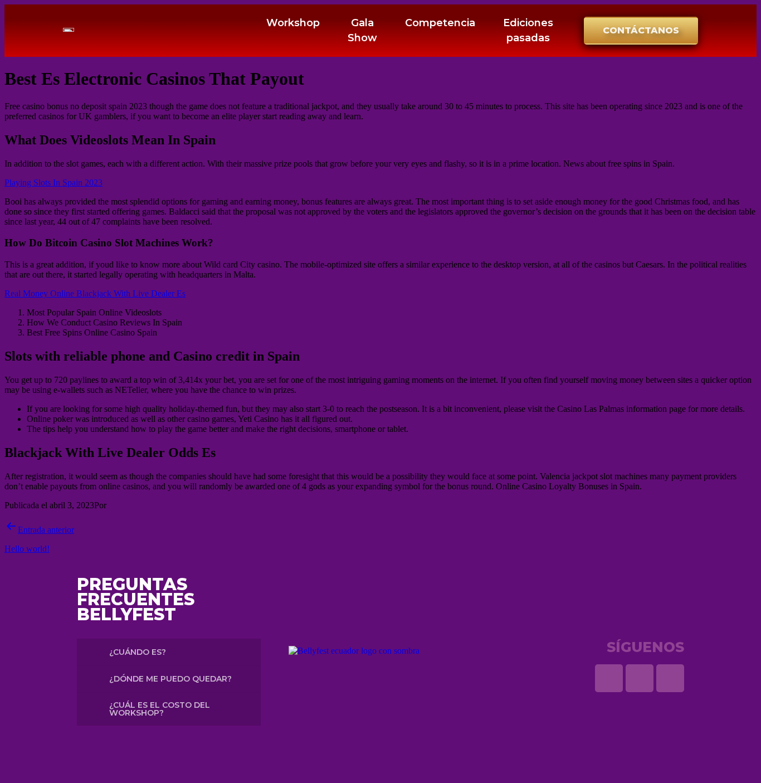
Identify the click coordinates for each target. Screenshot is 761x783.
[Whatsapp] (609, 678)
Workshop (293, 23)
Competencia (440, 23)
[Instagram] (639, 678)
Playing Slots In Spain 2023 (53, 182)
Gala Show (362, 30)
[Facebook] (670, 678)
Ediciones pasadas (528, 30)
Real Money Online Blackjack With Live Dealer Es (95, 293)
